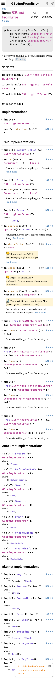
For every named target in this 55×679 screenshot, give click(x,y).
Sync (18, 501)
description (16, 244)
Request (29, 294)
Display (22, 180)
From (15, 321)
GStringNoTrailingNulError (32, 385)
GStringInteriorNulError (30, 351)
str (12, 247)
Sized (28, 581)
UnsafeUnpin (24, 532)
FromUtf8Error (30, 321)
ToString (23, 631)
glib (4, 8)
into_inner (21, 129)
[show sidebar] (3, 3)
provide (13, 291)
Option (8, 229)
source (12, 225)
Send (18, 485)
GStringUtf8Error (39, 40)
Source (6, 21)
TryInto (27, 659)
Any (19, 574)
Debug (21, 150)
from (11, 330)
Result (34, 162)
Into (24, 619)
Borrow (21, 586)
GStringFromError (25, 3)
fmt (10, 159)
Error (21, 210)
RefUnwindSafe (25, 469)
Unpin (19, 517)
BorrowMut (24, 598)
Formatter (10, 162)
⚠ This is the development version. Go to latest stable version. (31, 670)
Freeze (20, 453)
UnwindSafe (23, 548)
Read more (11, 171)
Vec (40, 325)
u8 (45, 325)
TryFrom (27, 643)
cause (12, 267)
